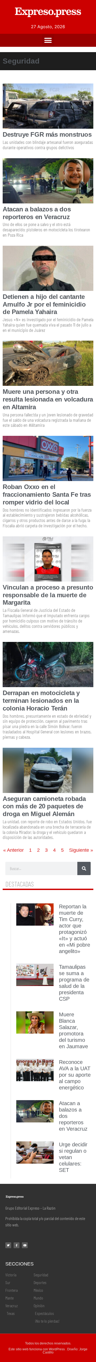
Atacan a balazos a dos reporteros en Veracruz (37, 213)
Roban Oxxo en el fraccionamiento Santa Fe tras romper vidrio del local (47, 494)
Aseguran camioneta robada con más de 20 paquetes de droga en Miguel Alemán (44, 806)
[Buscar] (84, 868)
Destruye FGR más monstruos (47, 134)
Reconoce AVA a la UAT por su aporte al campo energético (75, 1075)
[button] (48, 40)
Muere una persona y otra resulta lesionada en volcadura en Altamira (48, 399)
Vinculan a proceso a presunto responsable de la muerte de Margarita (48, 595)
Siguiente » (81, 850)
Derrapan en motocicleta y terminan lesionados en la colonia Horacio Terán (41, 700)
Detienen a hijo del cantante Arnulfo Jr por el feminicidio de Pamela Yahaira (44, 304)
